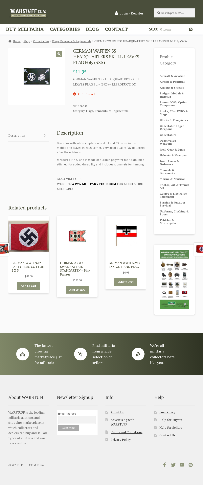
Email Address (67, 413)
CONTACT (116, 29)
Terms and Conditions (126, 432)
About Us (117, 412)
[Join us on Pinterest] (191, 466)
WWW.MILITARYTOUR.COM (93, 184)
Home (16, 41)
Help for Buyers (170, 420)
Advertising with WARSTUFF (122, 422)
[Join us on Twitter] (173, 466)
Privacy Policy (121, 439)
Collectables (41, 41)
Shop (27, 41)
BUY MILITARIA (25, 29)
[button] (59, 54)
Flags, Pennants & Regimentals (71, 41)
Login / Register (131, 13)
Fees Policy (167, 412)
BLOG (92, 29)
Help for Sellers (170, 427)
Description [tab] (16, 135)
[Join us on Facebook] (165, 466)
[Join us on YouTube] (182, 466)
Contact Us (167, 435)
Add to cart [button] (28, 286)
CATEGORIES (65, 29)
